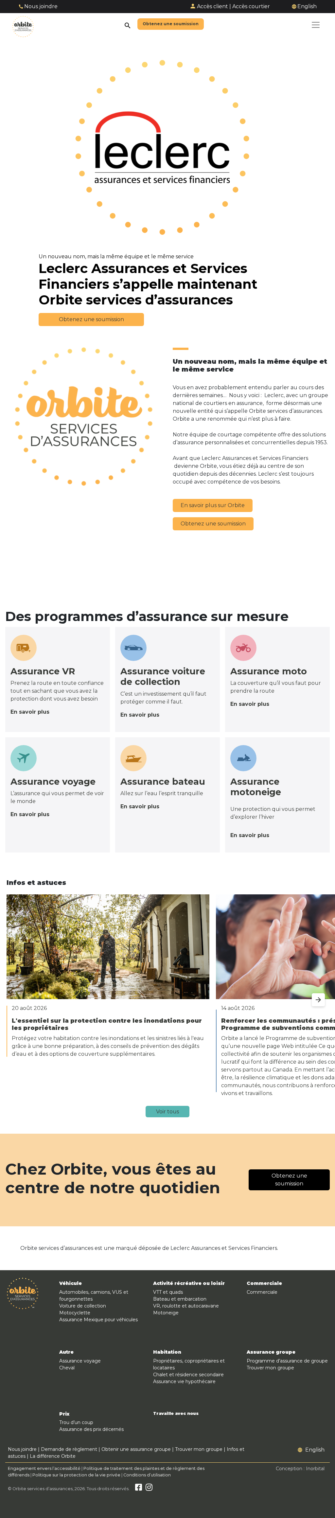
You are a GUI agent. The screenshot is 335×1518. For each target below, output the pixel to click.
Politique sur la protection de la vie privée (76, 1474)
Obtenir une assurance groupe (136, 1449)
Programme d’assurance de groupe (287, 1361)
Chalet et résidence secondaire (188, 1375)
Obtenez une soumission (213, 524)
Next (312, 996)
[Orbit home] (23, 25)
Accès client (212, 6)
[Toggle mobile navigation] (316, 25)
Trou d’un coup (76, 1422)
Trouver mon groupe (270, 1368)
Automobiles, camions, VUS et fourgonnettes (93, 1295)
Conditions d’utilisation (147, 1474)
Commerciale (262, 1292)
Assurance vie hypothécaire (184, 1381)
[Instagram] (149, 1488)
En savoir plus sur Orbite (213, 505)
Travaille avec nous (176, 1413)
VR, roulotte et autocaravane (186, 1306)
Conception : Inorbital (300, 1469)
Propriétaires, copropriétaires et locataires (189, 1364)
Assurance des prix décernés (91, 1429)
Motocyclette (74, 1313)
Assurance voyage (80, 1361)
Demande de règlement (69, 1449)
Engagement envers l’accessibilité (44, 1468)
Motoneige (166, 1313)
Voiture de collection (82, 1306)
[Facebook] (138, 1488)
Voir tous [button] (167, 1111)
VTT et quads (168, 1292)
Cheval (67, 1368)
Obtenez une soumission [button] (91, 319)
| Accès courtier (249, 6)
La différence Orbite (53, 1456)
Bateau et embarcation (179, 1299)
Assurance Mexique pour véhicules (98, 1320)
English (307, 6)
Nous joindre (41, 6)
